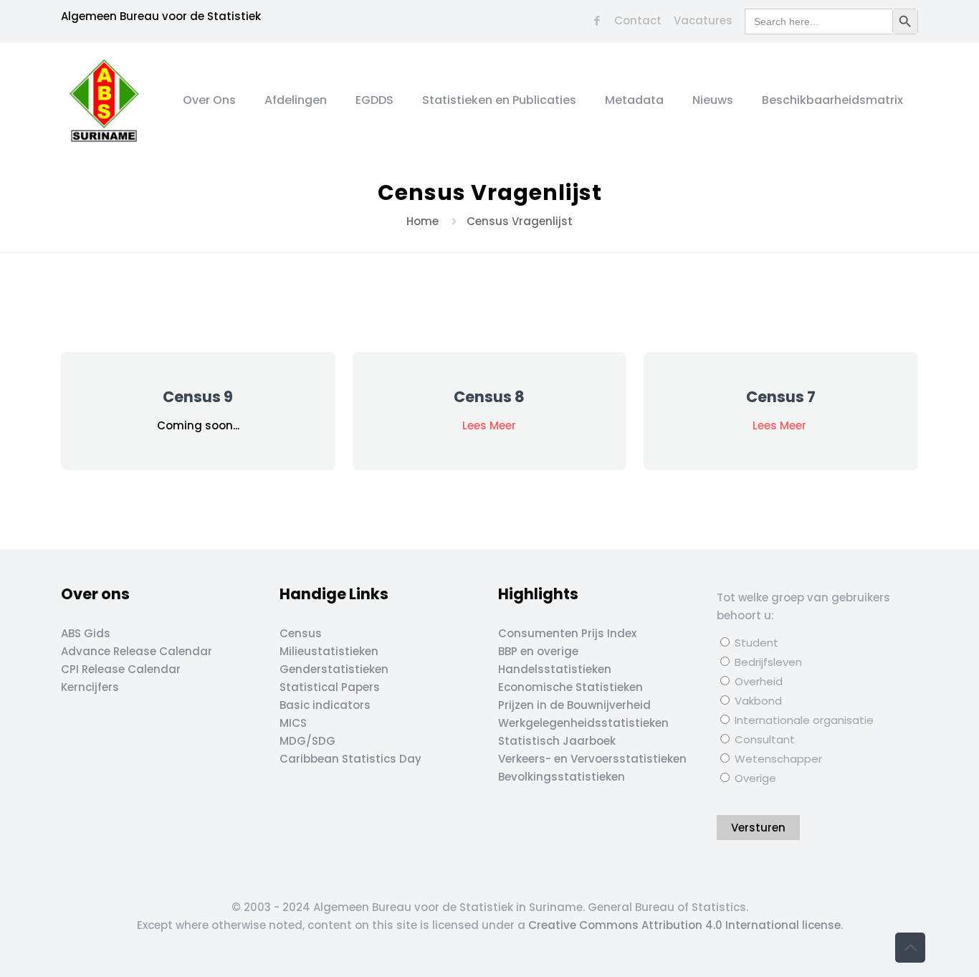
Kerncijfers (90, 687)
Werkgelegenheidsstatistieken (583, 722)
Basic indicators (325, 705)
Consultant (763, 739)
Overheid (757, 681)
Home (422, 221)
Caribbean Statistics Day (350, 758)
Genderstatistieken (334, 669)
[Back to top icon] (910, 948)
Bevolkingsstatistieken (561, 776)
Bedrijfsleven (767, 661)
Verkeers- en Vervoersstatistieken (592, 758)
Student (755, 642)
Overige (754, 778)
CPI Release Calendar (121, 669)
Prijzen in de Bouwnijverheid (574, 705)
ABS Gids (85, 633)
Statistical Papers (330, 687)
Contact (638, 20)
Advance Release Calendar (136, 651)
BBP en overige (538, 651)
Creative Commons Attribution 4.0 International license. (685, 925)
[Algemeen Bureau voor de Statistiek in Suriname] (104, 100)
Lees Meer (489, 425)
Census (301, 633)
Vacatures (703, 20)
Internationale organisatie (803, 720)
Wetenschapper (777, 758)
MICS (293, 722)
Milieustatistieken (329, 651)
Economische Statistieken (570, 687)
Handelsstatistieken (554, 669)
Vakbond (757, 700)
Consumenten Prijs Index (567, 633)
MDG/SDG (307, 740)
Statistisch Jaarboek (557, 740)
